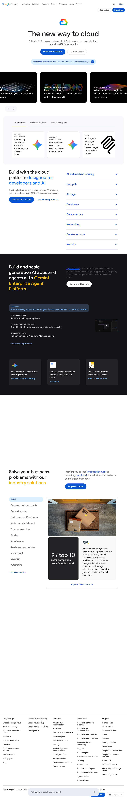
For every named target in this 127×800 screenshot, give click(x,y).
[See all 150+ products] (47, 200)
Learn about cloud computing (84, 744)
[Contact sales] (77, 52)
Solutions (35, 4)
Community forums (110, 775)
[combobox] (115, 795)
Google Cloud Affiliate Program (85, 724)
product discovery (96, 471)
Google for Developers (86, 769)
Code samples (83, 753)
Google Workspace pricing (38, 727)
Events (105, 735)
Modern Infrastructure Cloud (11, 732)
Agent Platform (73, 268)
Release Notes (83, 780)
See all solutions (59, 767)
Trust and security (10, 727)
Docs (72, 4)
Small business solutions (62, 763)
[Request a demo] (75, 486)
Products (45, 4)
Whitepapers (8, 759)
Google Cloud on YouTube (112, 751)
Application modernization (63, 733)
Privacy (19, 790)
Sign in (122, 4)
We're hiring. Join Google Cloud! (111, 770)
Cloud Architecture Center (87, 757)
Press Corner (107, 747)
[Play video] (106, 325)
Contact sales (107, 723)
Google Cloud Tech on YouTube (110, 756)
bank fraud (81, 475)
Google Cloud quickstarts (87, 735)
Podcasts (106, 739)
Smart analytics (59, 737)
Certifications (82, 765)
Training (80, 761)
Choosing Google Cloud (12, 723)
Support (79, 4)
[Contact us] (104, 10)
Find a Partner (107, 727)
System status (83, 777)
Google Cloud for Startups (87, 773)
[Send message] (95, 792)
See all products (34, 731)
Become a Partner (109, 731)
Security (56, 745)
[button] (92, 174)
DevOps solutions (59, 759)
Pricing (54, 4)
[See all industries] (17, 573)
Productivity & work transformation (60, 750)
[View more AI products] (21, 344)
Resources (63, 4)
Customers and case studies (11, 750)
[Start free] (118, 10)
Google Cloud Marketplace (87, 739)
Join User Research (109, 765)
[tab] (19, 122)
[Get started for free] (52, 52)
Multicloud (7, 737)
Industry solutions (59, 755)
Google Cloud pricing (36, 723)
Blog (4, 763)
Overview (26, 4)
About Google (8, 790)
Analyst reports (9, 755)
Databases (57, 729)
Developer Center (109, 743)
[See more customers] (63, 626)
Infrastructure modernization (58, 724)
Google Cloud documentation (83, 730)
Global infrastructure (11, 741)
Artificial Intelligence (60, 741)
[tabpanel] (63, 145)
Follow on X (106, 761)
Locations (7, 745)
